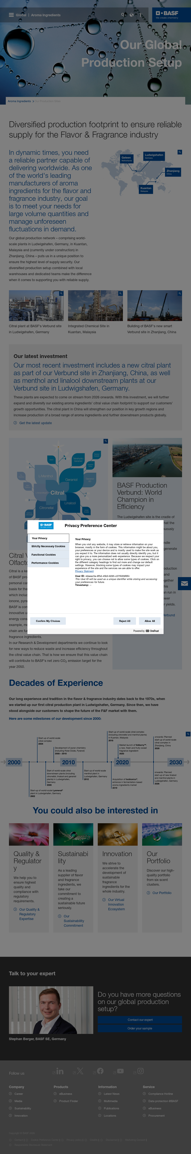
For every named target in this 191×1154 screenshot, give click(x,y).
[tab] (48, 538)
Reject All (124, 620)
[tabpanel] (117, 564)
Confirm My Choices (48, 620)
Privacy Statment (84, 571)
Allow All (150, 620)
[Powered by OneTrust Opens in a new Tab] (147, 631)
